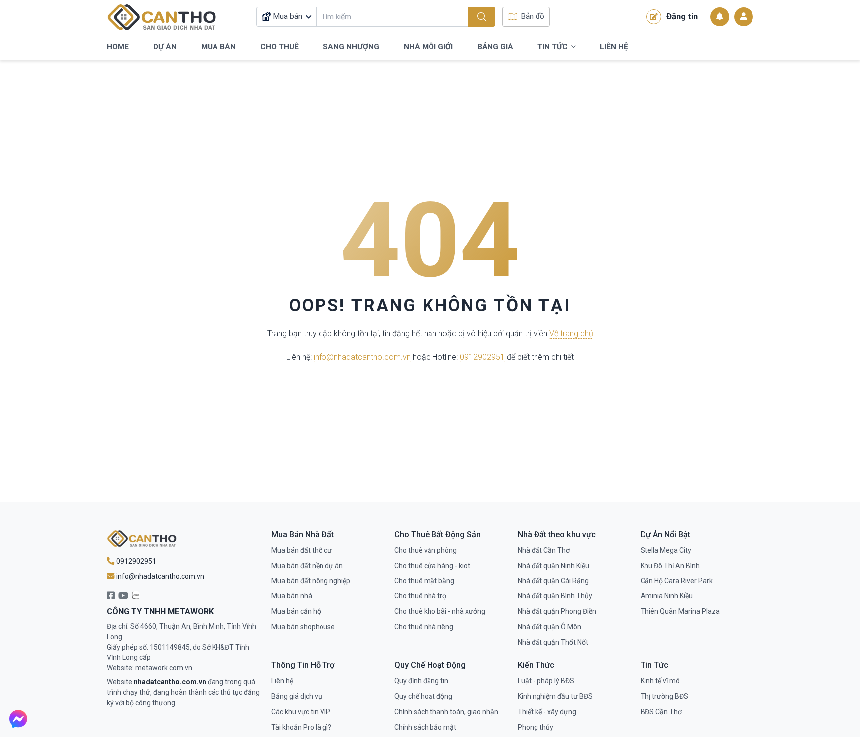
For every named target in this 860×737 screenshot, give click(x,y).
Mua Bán (218, 46)
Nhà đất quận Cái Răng (553, 581)
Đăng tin (682, 16)
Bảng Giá (495, 46)
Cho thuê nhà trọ (420, 596)
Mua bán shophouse (303, 627)
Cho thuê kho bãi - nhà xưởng (439, 611)
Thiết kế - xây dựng (547, 712)
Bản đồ (532, 16)
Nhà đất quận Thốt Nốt (553, 642)
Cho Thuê (279, 46)
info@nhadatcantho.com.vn (362, 357)
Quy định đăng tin (421, 681)
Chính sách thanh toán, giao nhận (446, 712)
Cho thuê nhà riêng (423, 627)
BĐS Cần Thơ (661, 712)
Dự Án (165, 46)
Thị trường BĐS (664, 696)
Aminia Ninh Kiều (667, 596)
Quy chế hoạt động (423, 696)
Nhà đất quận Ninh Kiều (553, 566)
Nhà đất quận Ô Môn (549, 627)
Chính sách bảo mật (425, 727)
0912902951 (482, 357)
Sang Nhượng (351, 46)
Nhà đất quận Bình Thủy (555, 596)
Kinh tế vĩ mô (660, 681)
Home (118, 46)
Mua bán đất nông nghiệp (310, 581)
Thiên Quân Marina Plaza (680, 611)
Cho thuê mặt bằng (424, 581)
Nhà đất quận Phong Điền (557, 611)
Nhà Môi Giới (428, 46)
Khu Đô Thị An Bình (670, 566)
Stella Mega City (666, 550)
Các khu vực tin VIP (300, 712)
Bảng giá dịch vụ (296, 696)
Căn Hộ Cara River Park (677, 581)
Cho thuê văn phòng (425, 550)
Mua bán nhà (291, 596)
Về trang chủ (571, 333)
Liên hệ (282, 681)
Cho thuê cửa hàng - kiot (432, 566)
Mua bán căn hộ (296, 611)
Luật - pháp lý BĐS (546, 681)
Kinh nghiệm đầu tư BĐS (555, 696)
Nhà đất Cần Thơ (544, 550)
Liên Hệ (614, 46)
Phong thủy (535, 727)
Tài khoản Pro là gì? (301, 727)
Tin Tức (553, 46)
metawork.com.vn (163, 668)
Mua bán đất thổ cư (301, 550)
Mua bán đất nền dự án (307, 566)
